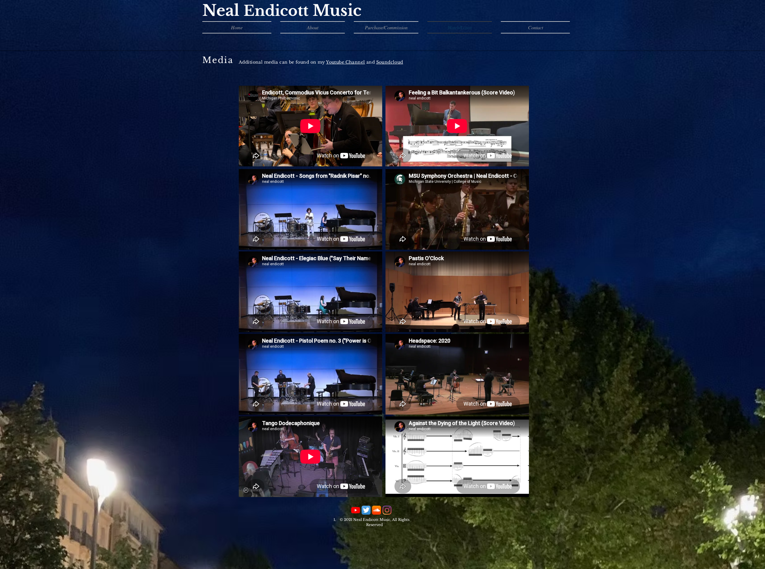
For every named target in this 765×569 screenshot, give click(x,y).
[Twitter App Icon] (366, 510)
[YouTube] (355, 510)
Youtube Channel (345, 62)
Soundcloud (389, 62)
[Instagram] (386, 510)
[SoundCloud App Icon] (376, 510)
